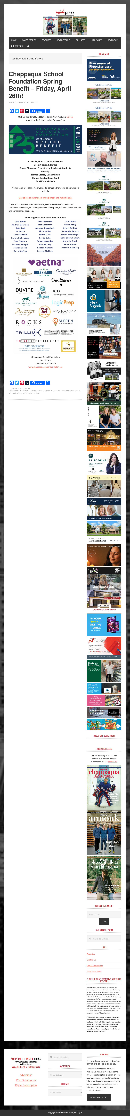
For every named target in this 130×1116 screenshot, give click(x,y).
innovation (75, 390)
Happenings (25, 388)
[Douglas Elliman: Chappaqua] (104, 542)
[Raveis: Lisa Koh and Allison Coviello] (104, 380)
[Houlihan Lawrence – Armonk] (104, 219)
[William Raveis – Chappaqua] (104, 126)
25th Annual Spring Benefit (31, 390)
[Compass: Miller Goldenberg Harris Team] (104, 288)
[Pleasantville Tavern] (104, 404)
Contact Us (91, 959)
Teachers (35, 393)
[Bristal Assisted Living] (104, 519)
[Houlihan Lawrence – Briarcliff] (104, 242)
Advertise (91, 954)
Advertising (26, 1075)
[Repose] (104, 265)
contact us (112, 761)
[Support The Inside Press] (26, 1071)
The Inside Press (65, 22)
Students (26, 393)
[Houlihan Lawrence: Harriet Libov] (104, 473)
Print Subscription (94, 971)
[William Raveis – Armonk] (104, 103)
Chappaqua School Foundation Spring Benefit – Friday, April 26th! (40, 84)
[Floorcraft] (104, 496)
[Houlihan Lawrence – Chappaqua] (104, 196)
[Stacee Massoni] (104, 334)
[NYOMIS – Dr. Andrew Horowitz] (104, 173)
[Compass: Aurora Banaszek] (104, 427)
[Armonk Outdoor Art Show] (104, 588)
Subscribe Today (99, 1097)
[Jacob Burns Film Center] (104, 450)
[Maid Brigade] (104, 311)
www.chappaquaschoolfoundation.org (45, 366)
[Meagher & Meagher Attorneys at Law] (104, 357)
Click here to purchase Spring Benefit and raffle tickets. (45, 197)
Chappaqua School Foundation (57, 390)
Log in (80, 1113)
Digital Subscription (95, 965)
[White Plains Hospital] (104, 80)
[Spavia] (104, 565)
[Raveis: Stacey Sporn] (104, 149)
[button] (28, 46)
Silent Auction (15, 393)
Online (70, 116)
